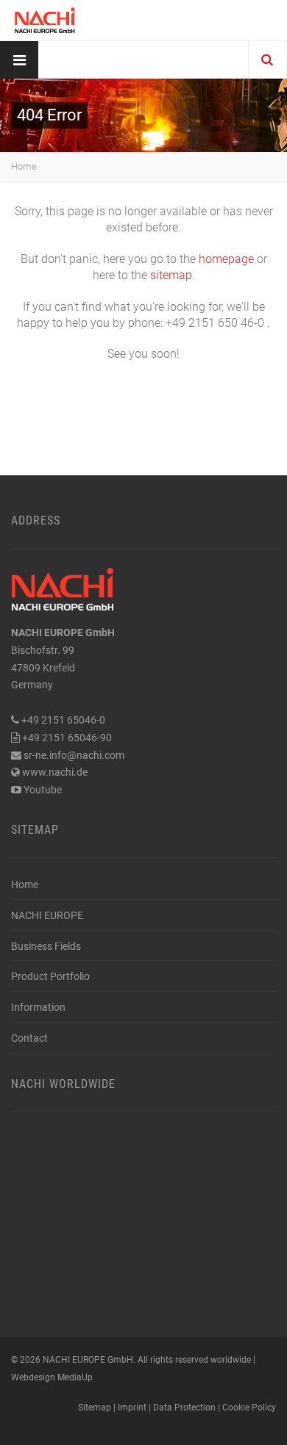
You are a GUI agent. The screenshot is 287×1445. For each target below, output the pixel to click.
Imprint (132, 1407)
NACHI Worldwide (63, 1084)
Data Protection (184, 1407)
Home (24, 166)
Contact (29, 1038)
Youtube (43, 790)
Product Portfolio (50, 976)
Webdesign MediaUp (52, 1377)
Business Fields (46, 946)
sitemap (171, 275)
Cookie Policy (249, 1407)
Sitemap (35, 830)
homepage (226, 259)
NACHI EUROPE (47, 915)
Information (38, 1007)
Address (35, 520)
